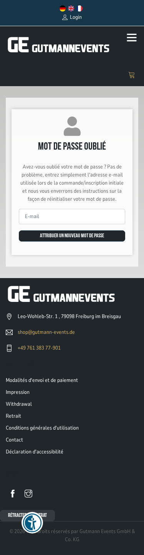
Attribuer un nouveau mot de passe (72, 236)
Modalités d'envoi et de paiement (42, 380)
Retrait (13, 416)
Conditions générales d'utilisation (42, 428)
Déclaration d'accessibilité (34, 451)
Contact (14, 439)
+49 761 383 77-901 (39, 348)
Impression (18, 392)
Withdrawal (19, 404)
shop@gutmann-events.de (46, 332)
